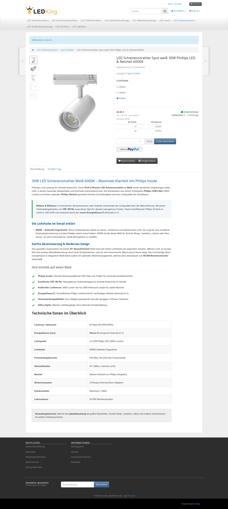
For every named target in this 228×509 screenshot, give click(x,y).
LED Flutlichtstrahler (90, 20)
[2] (129, 149)
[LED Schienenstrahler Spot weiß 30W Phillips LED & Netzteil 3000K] (205, 61)
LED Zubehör (78, 26)
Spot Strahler (67, 49)
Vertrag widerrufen (34, 467)
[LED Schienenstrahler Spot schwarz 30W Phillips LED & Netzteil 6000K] (22, 61)
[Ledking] (53, 10)
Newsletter (75, 462)
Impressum (31, 452)
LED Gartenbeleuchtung (116, 20)
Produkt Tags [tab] (54, 169)
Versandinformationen (81, 457)
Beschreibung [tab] (37, 169)
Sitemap (74, 452)
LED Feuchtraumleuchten (64, 20)
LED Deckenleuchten (37, 20)
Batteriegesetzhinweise (36, 457)
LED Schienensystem (183, 20)
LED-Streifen (61, 26)
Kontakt (178, 4)
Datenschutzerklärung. (35, 446)
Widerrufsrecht (32, 462)
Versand (135, 115)
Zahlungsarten (77, 446)
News (170, 4)
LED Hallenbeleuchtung (143, 20)
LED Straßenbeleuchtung (39, 26)
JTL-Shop (196, 503)
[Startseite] (33, 49)
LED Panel (164, 20)
